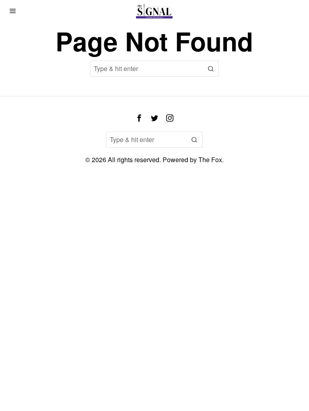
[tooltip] (139, 118)
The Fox (210, 159)
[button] (211, 69)
